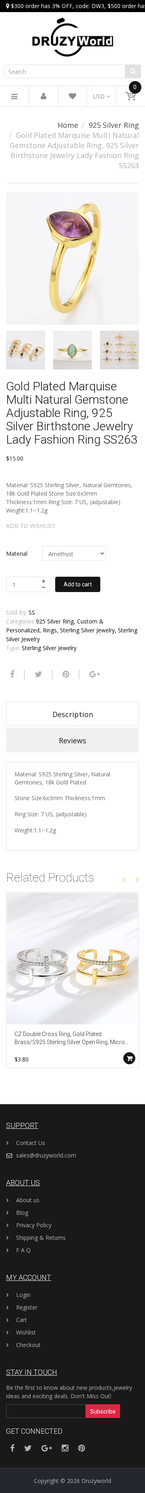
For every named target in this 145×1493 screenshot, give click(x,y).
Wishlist (26, 1332)
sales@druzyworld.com (46, 1155)
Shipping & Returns (41, 1237)
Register (26, 1307)
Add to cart (78, 584)
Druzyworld (96, 1481)
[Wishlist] (72, 96)
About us (27, 1200)
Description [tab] (72, 714)
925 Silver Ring (114, 125)
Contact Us (30, 1143)
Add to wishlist (31, 526)
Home (68, 125)
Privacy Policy (34, 1225)
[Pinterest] (81, 1448)
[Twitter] (37, 674)
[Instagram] (65, 1448)
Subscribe (103, 1411)
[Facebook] (11, 674)
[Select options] (129, 1058)
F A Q (23, 1250)
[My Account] (43, 96)
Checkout (28, 1345)
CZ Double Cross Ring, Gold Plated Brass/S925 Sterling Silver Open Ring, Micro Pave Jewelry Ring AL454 (69, 1039)
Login (23, 1295)
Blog (22, 1212)
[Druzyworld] (72, 29)
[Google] (93, 674)
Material (16, 553)
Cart (21, 1320)
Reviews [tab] (72, 740)
